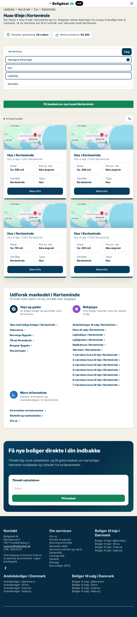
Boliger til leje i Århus (107, 543)
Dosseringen (18, 350)
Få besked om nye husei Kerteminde (68, 104)
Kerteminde (48, 9)
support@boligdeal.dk (17, 546)
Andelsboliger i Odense (17, 587)
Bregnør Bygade (20, 345)
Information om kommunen (27, 410)
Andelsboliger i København (19, 581)
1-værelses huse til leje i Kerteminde (95, 354)
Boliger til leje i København (110, 540)
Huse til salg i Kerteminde (88, 329)
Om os (14, 420)
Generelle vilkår (58, 546)
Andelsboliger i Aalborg (17, 591)
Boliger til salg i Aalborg (86, 591)
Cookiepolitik (57, 555)
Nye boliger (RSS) (60, 565)
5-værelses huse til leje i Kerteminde (95, 374)
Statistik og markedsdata (25, 415)
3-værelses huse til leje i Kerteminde (95, 364)
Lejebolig (9, 9)
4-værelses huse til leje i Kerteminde (95, 369)
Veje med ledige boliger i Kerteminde (32, 324)
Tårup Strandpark (21, 340)
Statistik (54, 558)
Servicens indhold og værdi (65, 549)
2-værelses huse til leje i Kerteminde (95, 359)
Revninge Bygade (20, 335)
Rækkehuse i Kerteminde (88, 344)
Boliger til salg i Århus (85, 584)
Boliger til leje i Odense (108, 547)
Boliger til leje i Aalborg (108, 550)
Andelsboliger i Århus (16, 584)
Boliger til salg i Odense (86, 587)
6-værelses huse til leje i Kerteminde (95, 379)
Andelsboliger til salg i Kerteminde (94, 324)
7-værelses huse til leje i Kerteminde (95, 384)
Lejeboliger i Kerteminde (88, 334)
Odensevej (16, 329)
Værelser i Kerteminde (86, 349)
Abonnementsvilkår (60, 542)
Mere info (35, 191)
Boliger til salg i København (88, 581)
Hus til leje (24, 9)
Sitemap (54, 562)
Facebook (5, 568)
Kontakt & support (60, 539)
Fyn (36, 9)
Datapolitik (55, 552)
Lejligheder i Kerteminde (88, 339)
